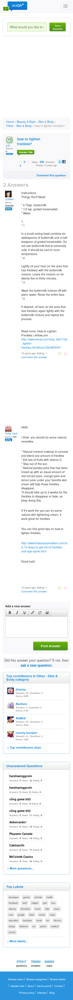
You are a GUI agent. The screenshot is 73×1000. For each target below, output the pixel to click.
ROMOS (21, 718)
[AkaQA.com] (15, 6)
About (30, 986)
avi (33, 926)
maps (52, 914)
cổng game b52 (20, 799)
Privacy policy (26, 992)
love (53, 902)
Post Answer (50, 645)
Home (10, 122)
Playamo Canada (20, 834)
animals (38, 897)
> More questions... (20, 868)
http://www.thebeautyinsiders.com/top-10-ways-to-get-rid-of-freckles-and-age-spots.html (44, 547)
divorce (57, 920)
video (31, 914)
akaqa (12, 926)
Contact (59, 986)
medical (54, 926)
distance (23, 926)
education (13, 920)
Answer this (26, 152)
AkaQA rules (17, 986)
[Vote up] (20, 161)
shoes (42, 914)
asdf (25, 902)
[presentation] (10, 613)
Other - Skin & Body (19, 126)
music (57, 908)
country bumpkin (26, 733)
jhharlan (21, 689)
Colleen (9, 199)
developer (13, 897)
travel (37, 908)
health (50, 897)
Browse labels (57, 979)
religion (34, 902)
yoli (8, 145)
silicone (12, 908)
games (26, 897)
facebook (13, 902)
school (12, 932)
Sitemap (41, 992)
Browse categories (36, 979)
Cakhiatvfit (16, 845)
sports (43, 926)
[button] (10, 613)
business (27, 920)
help (47, 908)
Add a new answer (18, 606)
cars (11, 914)
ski (47, 920)
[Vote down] (28, 161)
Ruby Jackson (13, 433)
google (21, 914)
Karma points (44, 986)
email (39, 920)
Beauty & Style (26, 122)
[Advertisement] (36, 80)
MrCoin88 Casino (21, 857)
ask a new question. (37, 665)
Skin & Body (46, 122)
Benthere (21, 704)
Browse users (15, 979)
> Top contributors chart (24, 747)
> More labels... (17, 941)
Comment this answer (34, 357)
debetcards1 (18, 822)
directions (25, 908)
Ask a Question (58, 27)
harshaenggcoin (20, 776)
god (45, 902)
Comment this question (51, 175)
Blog (52, 992)
